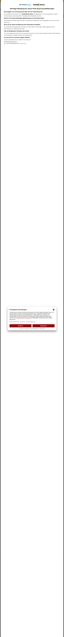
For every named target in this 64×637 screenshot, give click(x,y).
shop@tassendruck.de (10, 41)
